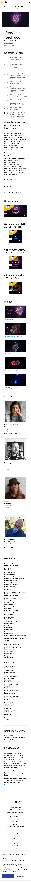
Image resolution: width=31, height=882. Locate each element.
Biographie (7, 429)
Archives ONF (15, 846)
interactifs (21, 761)
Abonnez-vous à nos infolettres (15, 805)
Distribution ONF (15, 841)
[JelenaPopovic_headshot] (15, 488)
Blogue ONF (15, 836)
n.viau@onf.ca (9, 742)
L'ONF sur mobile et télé (15, 810)
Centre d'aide (15, 819)
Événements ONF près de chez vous (15, 812)
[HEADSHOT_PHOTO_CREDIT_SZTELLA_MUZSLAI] (15, 411)
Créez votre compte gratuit (15, 807)
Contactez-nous (15, 822)
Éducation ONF (15, 843)
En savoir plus (22, 876)
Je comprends (8, 876)
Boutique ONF (15, 829)
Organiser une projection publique (15, 826)
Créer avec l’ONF (15, 824)
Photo (6, 431)
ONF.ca (6, 784)
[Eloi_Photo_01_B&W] (15, 449)
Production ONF (15, 838)
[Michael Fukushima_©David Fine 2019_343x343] (15, 526)
